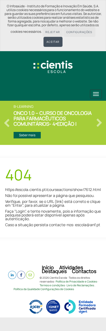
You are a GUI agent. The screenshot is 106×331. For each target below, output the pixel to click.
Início (48, 267)
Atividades (71, 267)
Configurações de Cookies (57, 289)
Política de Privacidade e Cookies (76, 281)
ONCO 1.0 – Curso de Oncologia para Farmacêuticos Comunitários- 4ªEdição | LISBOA (53, 118)
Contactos (84, 271)
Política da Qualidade (27, 289)
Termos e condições (52, 285)
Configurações (79, 32)
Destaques (54, 271)
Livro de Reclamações (80, 285)
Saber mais (27, 135)
